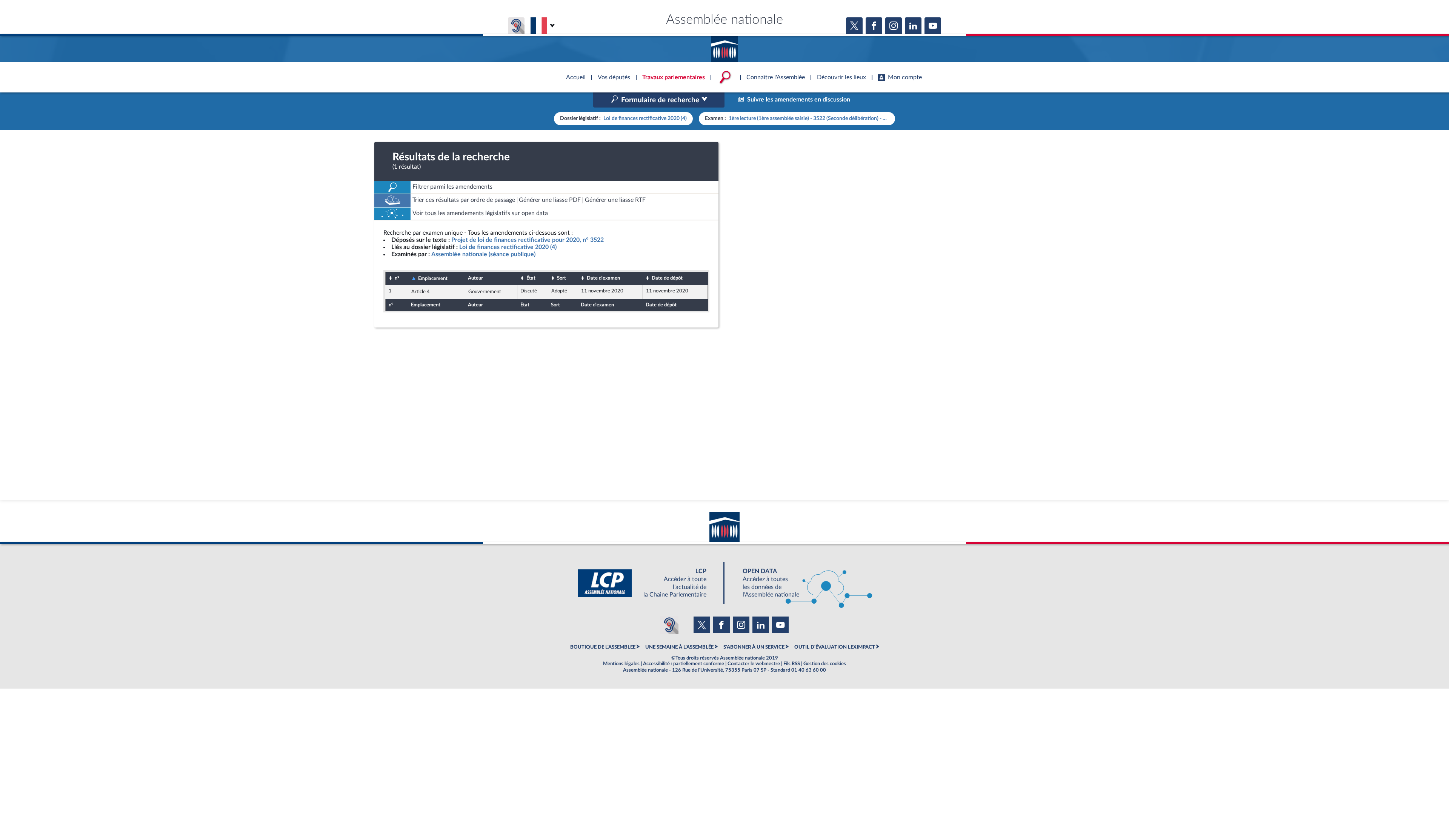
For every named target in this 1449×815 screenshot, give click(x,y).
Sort (561, 278)
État (530, 278)
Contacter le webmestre (754, 663)
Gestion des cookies (824, 663)
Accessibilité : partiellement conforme (683, 663)
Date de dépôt (667, 278)
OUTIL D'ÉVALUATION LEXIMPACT (834, 647)
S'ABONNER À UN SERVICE (753, 647)
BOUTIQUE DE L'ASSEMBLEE (602, 647)
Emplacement (433, 278)
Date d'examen (603, 278)
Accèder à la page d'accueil (724, 46)
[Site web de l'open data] (801, 583)
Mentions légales (621, 663)
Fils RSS (791, 663)
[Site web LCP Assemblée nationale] (648, 583)
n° (397, 278)
